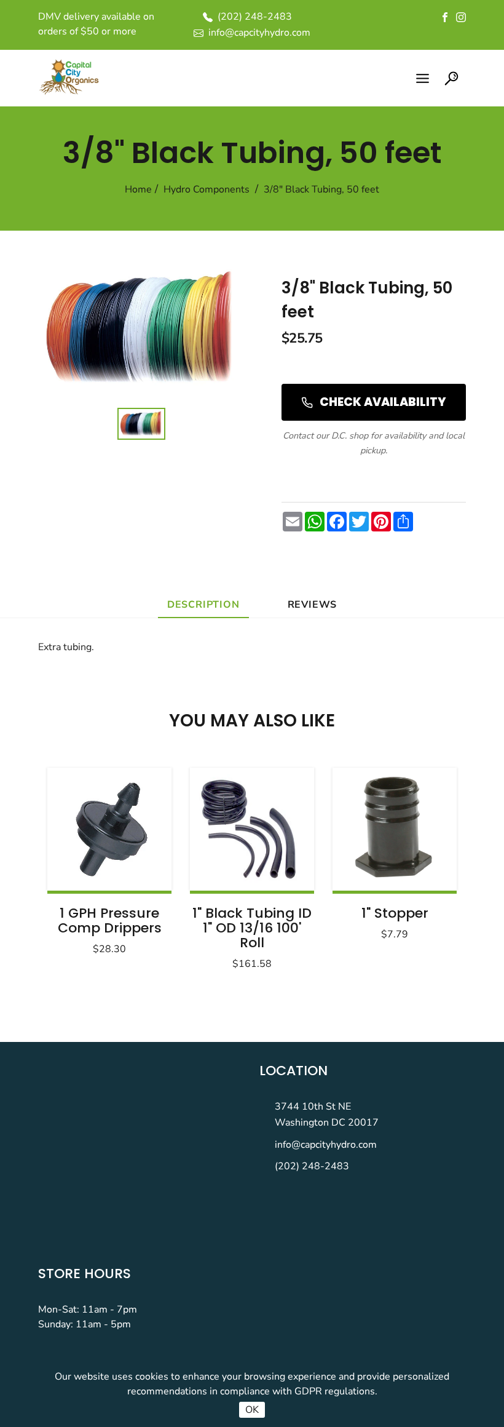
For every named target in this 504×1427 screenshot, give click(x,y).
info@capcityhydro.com (326, 1144)
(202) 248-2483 (312, 1166)
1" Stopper (394, 913)
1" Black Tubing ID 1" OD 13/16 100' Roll (252, 928)
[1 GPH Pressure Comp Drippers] (109, 829)
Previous (87, 865)
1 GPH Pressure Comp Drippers (110, 920)
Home (138, 189)
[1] (252, 829)
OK (252, 1410)
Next (416, 865)
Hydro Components (206, 189)
